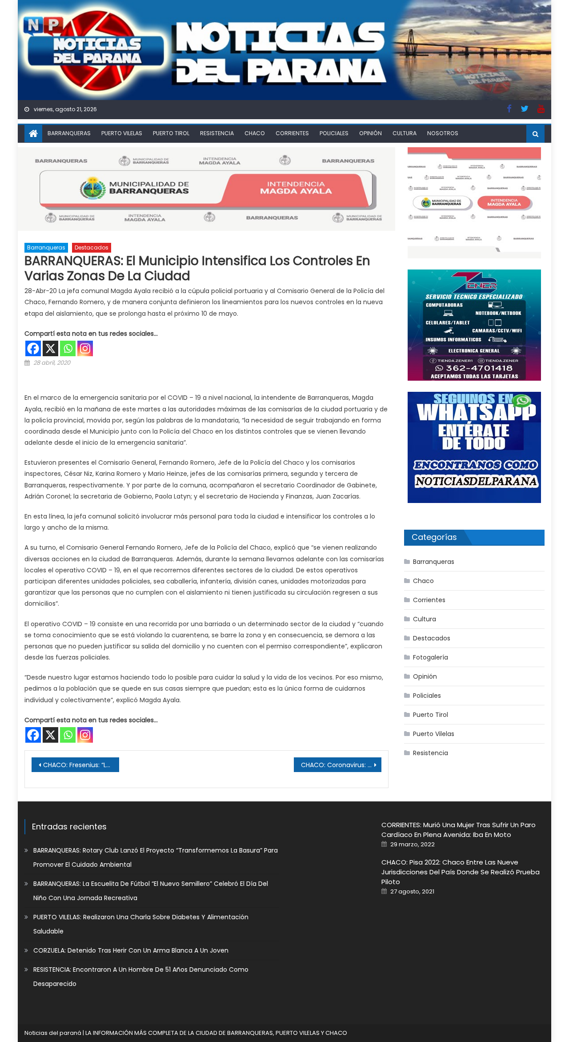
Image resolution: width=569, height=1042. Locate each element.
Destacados (91, 247)
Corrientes (292, 133)
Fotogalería (430, 657)
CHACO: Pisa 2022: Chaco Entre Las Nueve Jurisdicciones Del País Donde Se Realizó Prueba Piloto (460, 871)
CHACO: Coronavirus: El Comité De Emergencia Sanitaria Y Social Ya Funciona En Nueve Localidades (341, 764)
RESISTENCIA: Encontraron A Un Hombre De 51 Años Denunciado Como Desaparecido (140, 976)
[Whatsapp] (68, 348)
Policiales (334, 133)
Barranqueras (69, 133)
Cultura (405, 133)
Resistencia (217, 133)
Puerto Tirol (171, 133)
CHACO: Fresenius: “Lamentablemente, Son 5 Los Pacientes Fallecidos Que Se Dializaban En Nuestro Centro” (81, 764)
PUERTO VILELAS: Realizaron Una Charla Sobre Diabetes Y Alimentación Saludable (140, 924)
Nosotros (442, 133)
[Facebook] (33, 348)
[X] (50, 348)
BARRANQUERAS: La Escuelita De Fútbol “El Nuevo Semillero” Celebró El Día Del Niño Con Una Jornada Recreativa (150, 890)
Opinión (370, 133)
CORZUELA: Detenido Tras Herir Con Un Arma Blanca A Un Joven (130, 950)
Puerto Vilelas (121, 133)
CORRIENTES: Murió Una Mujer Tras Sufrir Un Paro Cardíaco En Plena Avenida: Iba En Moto (458, 829)
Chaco (254, 133)
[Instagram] (85, 348)
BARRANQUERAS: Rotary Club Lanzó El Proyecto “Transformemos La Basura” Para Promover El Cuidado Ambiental (155, 857)
